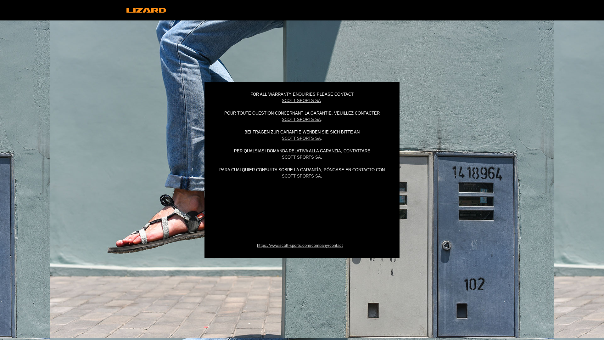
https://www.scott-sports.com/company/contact (300, 245)
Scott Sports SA (301, 100)
